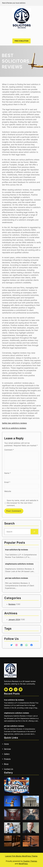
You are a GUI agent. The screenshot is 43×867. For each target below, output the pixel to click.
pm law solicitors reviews (16, 578)
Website (7, 491)
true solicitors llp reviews (16, 550)
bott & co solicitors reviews (14, 428)
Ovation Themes (30, 861)
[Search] (34, 531)
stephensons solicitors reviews (19, 564)
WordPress (23, 864)
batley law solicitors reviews (14, 423)
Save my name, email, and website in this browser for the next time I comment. (22, 502)
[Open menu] (21, 34)
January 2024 (14, 619)
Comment (9, 450)
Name (7, 473)
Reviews (11, 604)
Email (7, 482)
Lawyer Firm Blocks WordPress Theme (21, 856)
